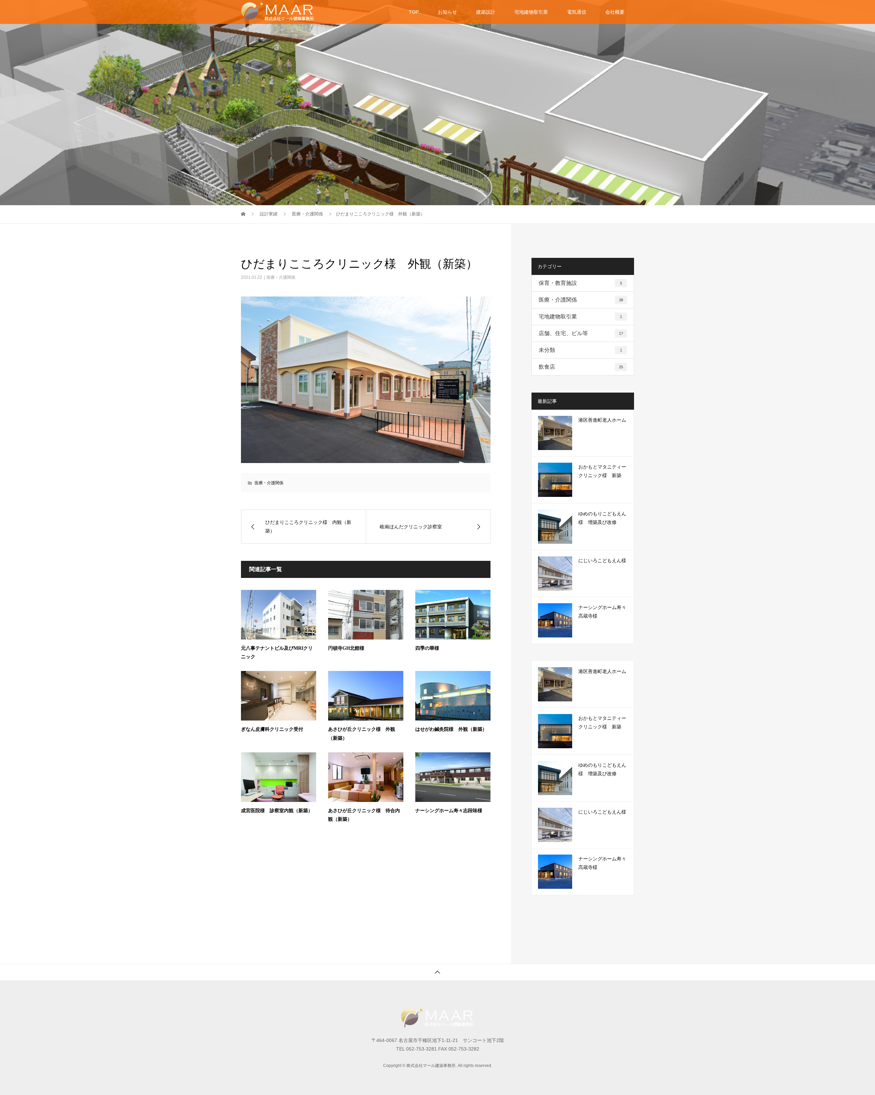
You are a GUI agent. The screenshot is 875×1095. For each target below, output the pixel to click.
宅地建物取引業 (531, 12)
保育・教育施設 (580, 283)
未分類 (580, 350)
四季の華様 (427, 648)
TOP (414, 12)
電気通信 (576, 12)
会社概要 (614, 12)
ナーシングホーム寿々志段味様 (448, 810)
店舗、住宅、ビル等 (581, 333)
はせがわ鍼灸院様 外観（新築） (451, 729)
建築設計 (485, 12)
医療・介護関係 (281, 277)
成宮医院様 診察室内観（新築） (277, 810)
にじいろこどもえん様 (602, 560)
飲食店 (581, 367)
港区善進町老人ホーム (602, 420)
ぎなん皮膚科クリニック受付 (272, 729)
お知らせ (447, 12)
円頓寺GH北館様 (346, 648)
